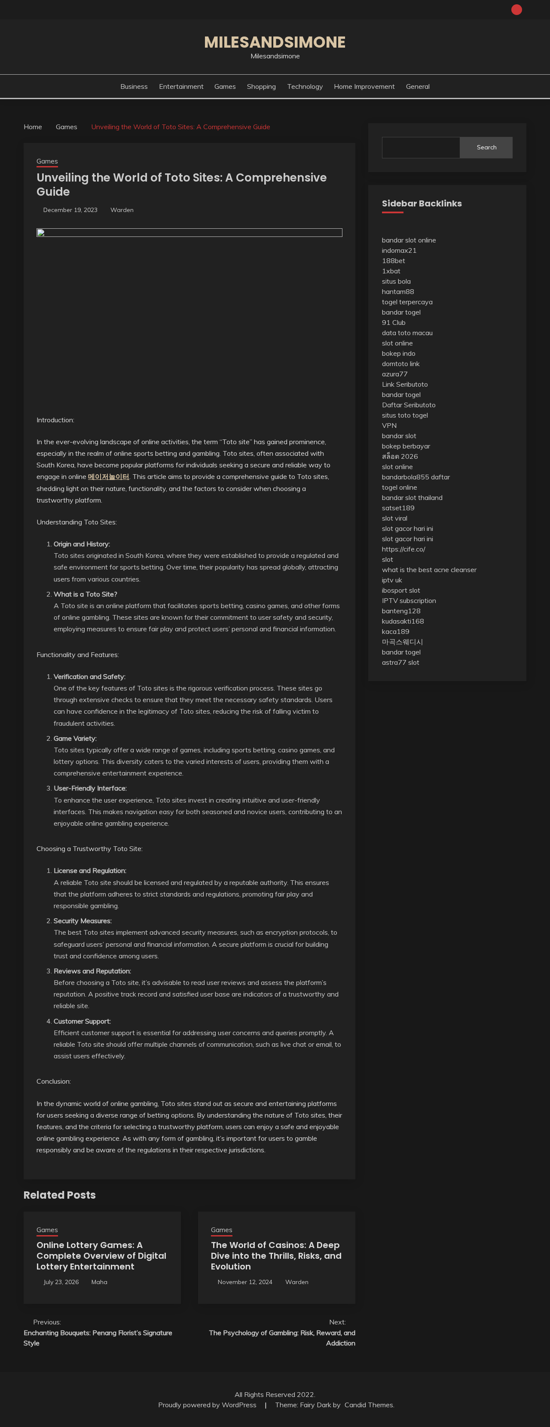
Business (134, 86)
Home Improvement (364, 86)
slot (387, 559)
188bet (393, 260)
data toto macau (407, 332)
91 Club (394, 322)
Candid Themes (369, 1404)
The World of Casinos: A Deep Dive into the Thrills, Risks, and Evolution (276, 1255)
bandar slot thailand (412, 497)
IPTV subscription (409, 600)
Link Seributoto (405, 384)
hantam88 (398, 291)
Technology (305, 86)
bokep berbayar (406, 446)
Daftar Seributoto (409, 404)
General (418, 86)
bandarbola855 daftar (416, 477)
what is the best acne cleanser (429, 569)
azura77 (395, 374)
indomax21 (399, 250)
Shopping (261, 86)
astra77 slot (400, 662)
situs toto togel (405, 415)
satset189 (398, 507)
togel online (399, 487)
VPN (389, 425)
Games (225, 86)
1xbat (391, 271)
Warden (122, 210)
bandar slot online (409, 240)
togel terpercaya (407, 301)
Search (487, 147)
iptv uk (392, 580)
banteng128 (401, 610)
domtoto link (401, 363)
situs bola (396, 281)
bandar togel (401, 312)
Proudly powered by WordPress (208, 1404)
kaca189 (395, 631)
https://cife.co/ (403, 549)
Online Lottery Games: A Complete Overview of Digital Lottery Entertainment (101, 1255)
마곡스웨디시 (402, 641)
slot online (397, 343)
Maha (99, 1282)
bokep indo (399, 353)
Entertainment (181, 86)
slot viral (394, 518)
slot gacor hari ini (407, 528)
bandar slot (399, 435)
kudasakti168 (403, 621)
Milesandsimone (275, 42)
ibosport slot (401, 590)
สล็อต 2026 (400, 456)
